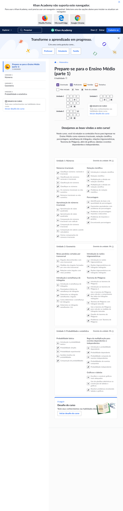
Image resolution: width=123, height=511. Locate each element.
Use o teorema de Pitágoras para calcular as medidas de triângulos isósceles (101, 309)
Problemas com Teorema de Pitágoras (101, 321)
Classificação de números (69, 183)
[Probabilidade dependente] (108, 96)
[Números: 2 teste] (71, 106)
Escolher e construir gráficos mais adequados (101, 377)
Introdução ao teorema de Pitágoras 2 (100, 288)
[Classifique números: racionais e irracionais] (67, 96)
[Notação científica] (78, 99)
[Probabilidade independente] (101, 99)
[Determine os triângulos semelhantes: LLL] (74, 111)
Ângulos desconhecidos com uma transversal (70, 261)
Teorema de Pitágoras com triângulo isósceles (100, 303)
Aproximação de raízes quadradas (68, 210)
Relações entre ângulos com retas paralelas (70, 272)
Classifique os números (68, 186)
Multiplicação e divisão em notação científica (100, 180)
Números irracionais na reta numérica (70, 196)
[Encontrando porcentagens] (67, 106)
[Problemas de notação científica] (71, 103)
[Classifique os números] (71, 96)
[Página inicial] (55, 62)
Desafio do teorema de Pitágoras (99, 315)
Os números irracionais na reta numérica (71, 191)
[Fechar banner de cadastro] (118, 38)
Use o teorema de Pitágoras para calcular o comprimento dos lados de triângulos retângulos (101, 295)
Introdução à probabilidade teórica (70, 343)
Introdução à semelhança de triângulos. (70, 285)
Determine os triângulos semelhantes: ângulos (69, 296)
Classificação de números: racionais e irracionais (69, 178)
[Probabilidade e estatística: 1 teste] (104, 99)
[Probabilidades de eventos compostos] (111, 96)
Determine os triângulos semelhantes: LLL (69, 306)
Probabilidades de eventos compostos (100, 362)
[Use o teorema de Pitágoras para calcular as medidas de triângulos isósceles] (74, 114)
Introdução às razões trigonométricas (98, 261)
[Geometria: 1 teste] (78, 111)
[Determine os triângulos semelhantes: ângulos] (71, 111)
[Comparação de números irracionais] (67, 99)
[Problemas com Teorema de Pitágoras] (67, 118)
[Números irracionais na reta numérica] (74, 96)
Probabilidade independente (101, 367)
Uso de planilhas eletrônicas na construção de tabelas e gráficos (102, 384)
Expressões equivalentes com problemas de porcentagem (101, 207)
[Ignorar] (119, 2)
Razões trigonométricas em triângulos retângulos (101, 266)
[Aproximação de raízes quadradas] (78, 96)
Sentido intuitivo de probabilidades (67, 356)
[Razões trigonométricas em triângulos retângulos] (67, 114)
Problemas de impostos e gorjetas (100, 218)
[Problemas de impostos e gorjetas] (78, 103)
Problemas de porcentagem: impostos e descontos (101, 213)
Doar (93, 30)
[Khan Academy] (61, 30)
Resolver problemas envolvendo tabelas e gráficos (102, 390)
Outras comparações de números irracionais (69, 236)
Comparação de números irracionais (69, 226)
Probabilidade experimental (70, 352)
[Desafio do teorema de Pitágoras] (78, 114)
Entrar (102, 30)
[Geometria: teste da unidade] (74, 118)
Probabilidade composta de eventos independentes (101, 357)
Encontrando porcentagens (101, 222)
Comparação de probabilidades (71, 361)
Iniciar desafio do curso (14, 109)
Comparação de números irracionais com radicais (69, 220)
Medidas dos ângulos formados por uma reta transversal (71, 266)
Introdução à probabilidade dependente (101, 348)
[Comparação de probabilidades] (104, 96)
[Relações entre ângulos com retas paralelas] (67, 111)
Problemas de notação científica (99, 191)
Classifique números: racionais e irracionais (72, 173)
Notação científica (97, 176)
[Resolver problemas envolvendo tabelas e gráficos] (108, 99)
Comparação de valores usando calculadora (71, 231)
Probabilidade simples (68, 348)
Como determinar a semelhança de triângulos (72, 301)
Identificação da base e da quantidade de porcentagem (101, 202)
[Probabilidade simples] (101, 96)
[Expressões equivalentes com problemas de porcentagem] (74, 103)
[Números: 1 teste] (74, 99)
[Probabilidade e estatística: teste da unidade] (111, 99)
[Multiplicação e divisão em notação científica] (67, 103)
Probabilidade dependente (100, 352)
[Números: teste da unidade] (74, 106)
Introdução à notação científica (102, 172)
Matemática (63, 62)
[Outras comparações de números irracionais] (71, 99)
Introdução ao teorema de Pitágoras (100, 283)
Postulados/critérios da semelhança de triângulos (69, 290)
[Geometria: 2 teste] (71, 118)
